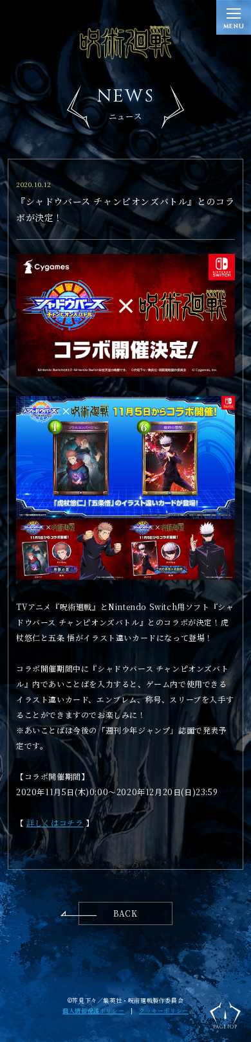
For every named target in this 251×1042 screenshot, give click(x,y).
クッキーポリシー (164, 1011)
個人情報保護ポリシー (93, 1011)
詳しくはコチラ (54, 822)
